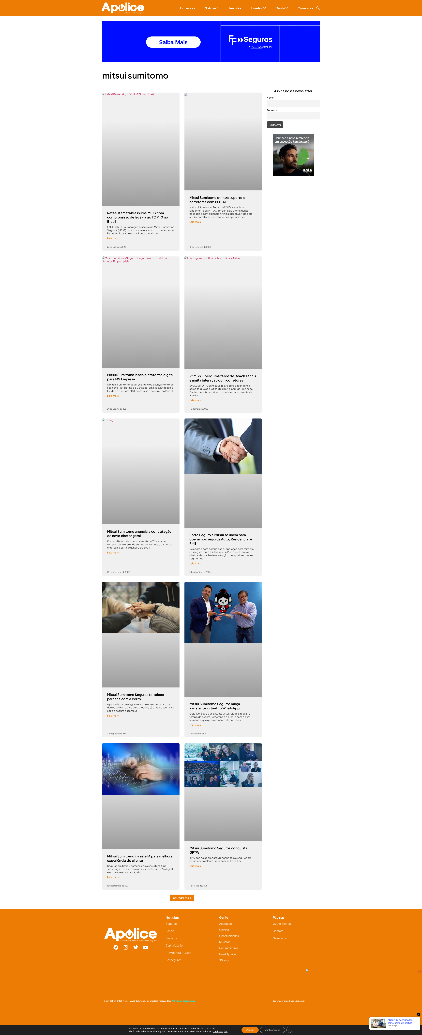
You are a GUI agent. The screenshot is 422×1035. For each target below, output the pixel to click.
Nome (270, 97)
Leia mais (113, 238)
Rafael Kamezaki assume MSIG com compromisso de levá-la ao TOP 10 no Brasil (137, 217)
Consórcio (305, 8)
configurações (220, 1031)
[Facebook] (115, 947)
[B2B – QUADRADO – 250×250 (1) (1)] (293, 174)
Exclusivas (187, 8)
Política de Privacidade (183, 1001)
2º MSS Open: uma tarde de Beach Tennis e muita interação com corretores (222, 378)
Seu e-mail (272, 110)
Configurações (272, 1030)
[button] (318, 8)
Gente (280, 8)
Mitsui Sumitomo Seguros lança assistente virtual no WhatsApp (214, 706)
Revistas (235, 8)
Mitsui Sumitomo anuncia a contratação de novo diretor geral (139, 533)
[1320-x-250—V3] (211, 61)
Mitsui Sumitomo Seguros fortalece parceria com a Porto (135, 696)
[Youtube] (145, 947)
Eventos (257, 8)
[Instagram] (125, 947)
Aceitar (250, 1030)
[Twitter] (135, 947)
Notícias (210, 8)
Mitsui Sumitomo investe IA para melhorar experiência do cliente (140, 858)
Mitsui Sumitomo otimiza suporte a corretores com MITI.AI (217, 199)
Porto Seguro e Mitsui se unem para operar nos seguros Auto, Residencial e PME (220, 539)
